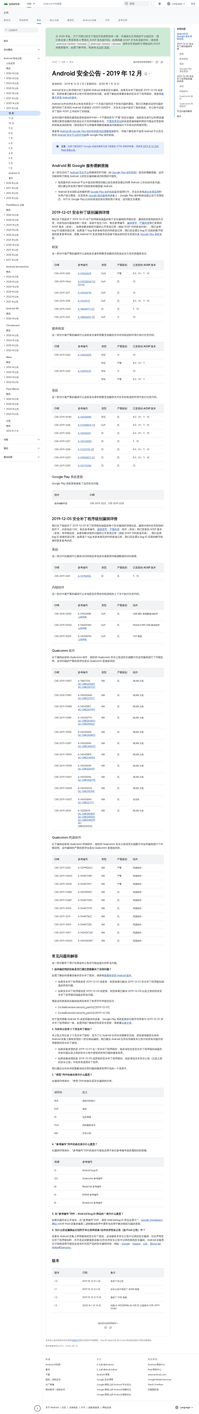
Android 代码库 (53, 1364)
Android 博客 (103, 1374)
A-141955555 (84, 576)
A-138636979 (84, 309)
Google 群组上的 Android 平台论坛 (114, 1384)
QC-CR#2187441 (86, 791)
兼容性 (70, 20)
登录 (193, 3)
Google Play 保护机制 (124, 172)
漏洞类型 (132, 223)
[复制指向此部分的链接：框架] (61, 247)
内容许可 (76, 1340)
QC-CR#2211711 (86, 802)
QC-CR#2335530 (86, 816)
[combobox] (138, 4)
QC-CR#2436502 (86, 746)
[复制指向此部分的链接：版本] (62, 1261)
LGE (145, 1243)
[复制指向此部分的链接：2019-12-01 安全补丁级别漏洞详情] (112, 213)
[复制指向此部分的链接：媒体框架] (67, 329)
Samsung (66, 1247)
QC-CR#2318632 (86, 724)
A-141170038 (84, 465)
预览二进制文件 (53, 1379)
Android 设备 (90, 20)
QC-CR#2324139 (86, 768)
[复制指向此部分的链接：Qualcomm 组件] (78, 651)
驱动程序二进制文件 (55, 1389)
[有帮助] (157, 62)
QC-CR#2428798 (86, 780)
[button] (18, 49)
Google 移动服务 (98, 195)
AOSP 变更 (103, 47)
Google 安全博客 (105, 1379)
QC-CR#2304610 (86, 720)
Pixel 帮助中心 (154, 1369)
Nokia (55, 1247)
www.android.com (157, 1374)
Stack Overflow (155, 1384)
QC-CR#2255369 (86, 684)
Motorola (155, 1243)
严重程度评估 (114, 121)
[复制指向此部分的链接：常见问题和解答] (81, 956)
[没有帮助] (161, 62)
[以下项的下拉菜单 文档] (35, 3)
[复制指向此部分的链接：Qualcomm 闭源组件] (84, 838)
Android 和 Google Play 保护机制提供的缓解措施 (87, 131)
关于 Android (52, 1407)
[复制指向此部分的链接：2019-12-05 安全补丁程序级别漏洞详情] (120, 519)
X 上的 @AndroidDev (107, 1369)
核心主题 (54, 20)
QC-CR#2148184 (86, 757)
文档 (29, 3)
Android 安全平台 (79, 172)
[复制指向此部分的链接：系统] (61, 391)
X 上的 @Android (105, 1364)
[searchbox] (21, 30)
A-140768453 (85, 441)
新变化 (7, 20)
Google (126, 1243)
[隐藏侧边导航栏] (37, 1408)
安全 (39, 20)
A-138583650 (84, 317)
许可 (83, 1407)
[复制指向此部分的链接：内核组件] (67, 587)
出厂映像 (50, 1384)
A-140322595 (84, 354)
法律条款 (73, 1407)
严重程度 (144, 223)
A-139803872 (84, 457)
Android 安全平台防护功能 (72, 135)
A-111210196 (84, 449)
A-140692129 (84, 371)
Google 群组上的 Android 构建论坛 (114, 1389)
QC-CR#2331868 (86, 813)
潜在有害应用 (151, 191)
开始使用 (23, 20)
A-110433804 (84, 425)
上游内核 (82, 617)
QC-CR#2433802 (86, 735)
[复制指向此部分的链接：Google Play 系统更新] (86, 477)
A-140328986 (84, 417)
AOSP (54, 62)
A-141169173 (84, 300)
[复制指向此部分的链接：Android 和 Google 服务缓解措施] (112, 166)
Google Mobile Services (159, 1379)
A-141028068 (85, 281)
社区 (64, 1407)
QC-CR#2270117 (86, 698)
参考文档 (122, 20)
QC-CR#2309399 (86, 709)
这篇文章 (127, 1023)
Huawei (136, 1243)
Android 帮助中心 (156, 1364)
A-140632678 (84, 273)
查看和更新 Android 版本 (117, 975)
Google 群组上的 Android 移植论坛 (114, 1394)
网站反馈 (106, 1407)
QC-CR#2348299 (86, 820)
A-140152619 (84, 433)
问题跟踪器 (153, 1389)
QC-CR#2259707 (86, 687)
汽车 (107, 20)
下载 (48, 1374)
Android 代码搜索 (52, 3)
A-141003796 (84, 292)
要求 (48, 1369)
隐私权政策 (93, 1407)
